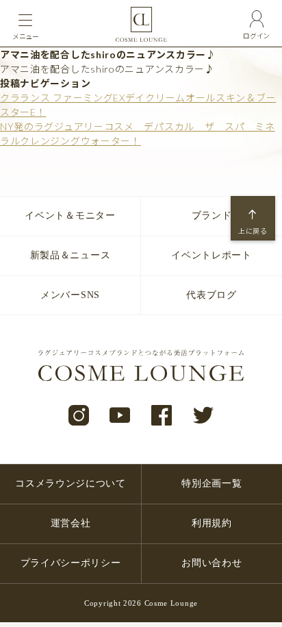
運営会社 (71, 523)
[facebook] (161, 416)
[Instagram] (79, 416)
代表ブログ (211, 295)
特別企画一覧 (211, 483)
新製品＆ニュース (70, 255)
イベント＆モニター (70, 215)
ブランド (212, 215)
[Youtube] (120, 416)
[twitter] (203, 416)
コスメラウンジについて (70, 483)
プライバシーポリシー (71, 563)
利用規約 (212, 523)
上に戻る (253, 231)
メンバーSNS (70, 295)
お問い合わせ (211, 563)
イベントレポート (211, 255)
